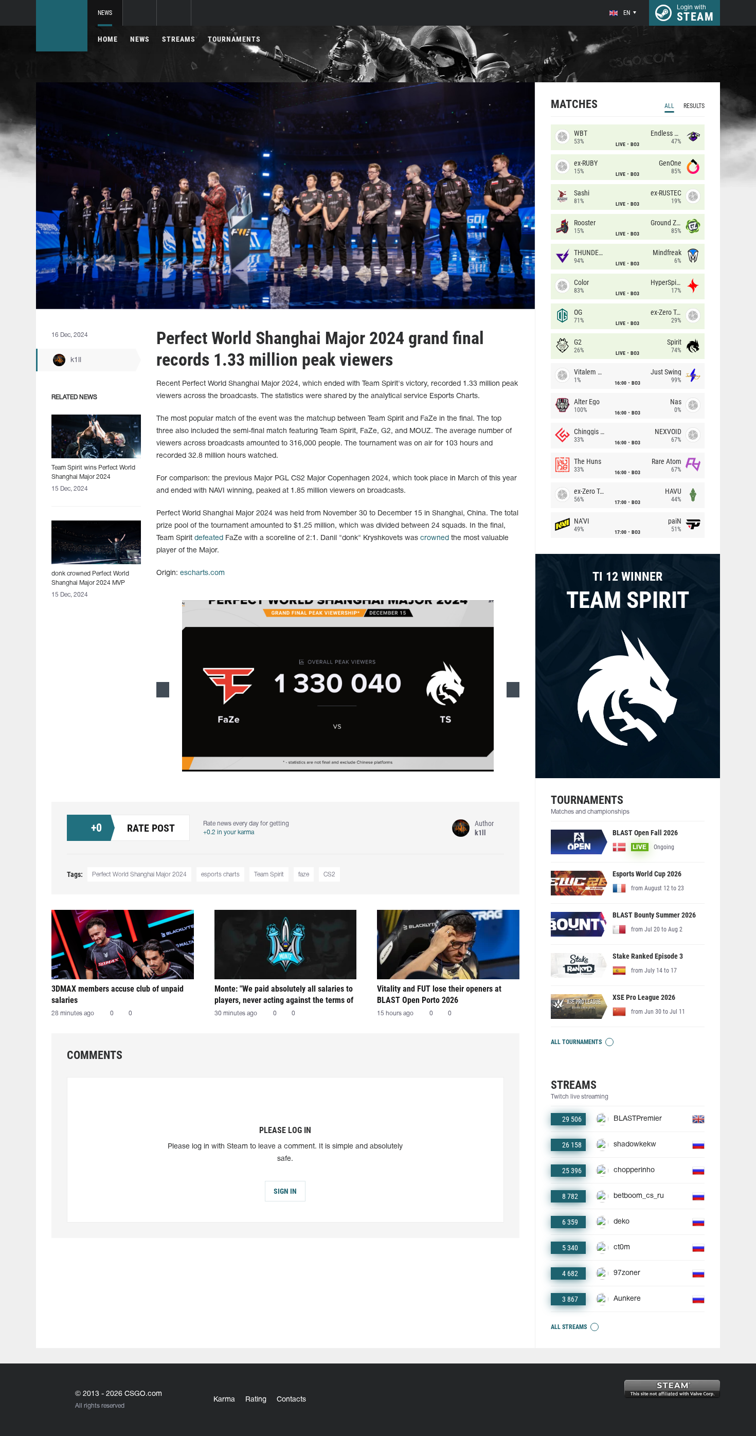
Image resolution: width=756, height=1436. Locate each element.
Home (108, 39)
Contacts (291, 1399)
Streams (178, 39)
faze (303, 874)
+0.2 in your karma (228, 832)
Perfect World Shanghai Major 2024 (139, 874)
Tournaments (234, 39)
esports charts (220, 874)
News (105, 12)
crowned (434, 538)
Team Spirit (269, 874)
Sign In (285, 1191)
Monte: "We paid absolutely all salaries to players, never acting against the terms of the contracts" (283, 994)
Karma (224, 1399)
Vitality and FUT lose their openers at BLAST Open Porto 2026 (439, 994)
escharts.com (202, 573)
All (669, 106)
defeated (208, 538)
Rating (255, 1399)
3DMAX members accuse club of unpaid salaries (117, 994)
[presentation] (162, 689)
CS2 (329, 874)
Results (694, 106)
